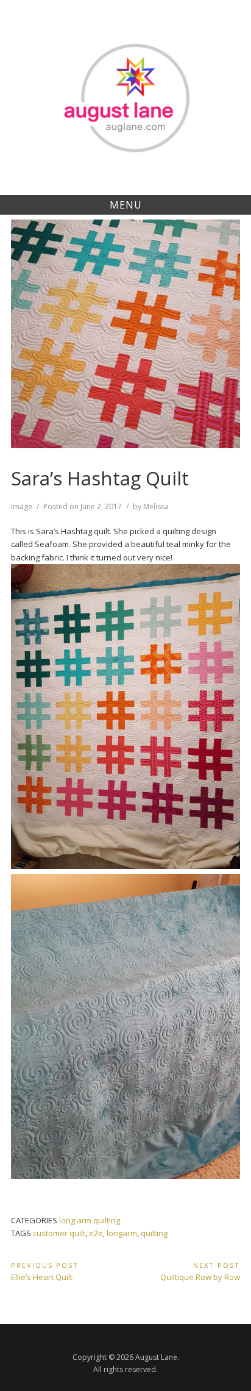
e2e (96, 1233)
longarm (122, 1233)
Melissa (156, 506)
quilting (154, 1233)
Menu (126, 205)
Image (21, 506)
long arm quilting (89, 1220)
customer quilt (59, 1233)
